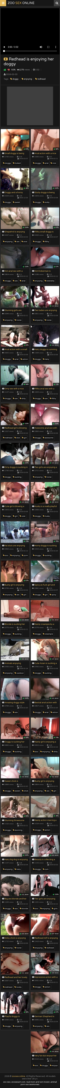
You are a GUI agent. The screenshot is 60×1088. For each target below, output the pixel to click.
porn (25, 555)
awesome (48, 438)
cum (46, 869)
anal (46, 163)
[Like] (5, 70)
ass (16, 909)
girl (25, 438)
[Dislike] (9, 70)
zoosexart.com (18, 1082)
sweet (17, 202)
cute (23, 516)
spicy (53, 595)
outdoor (20, 673)
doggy (15, 79)
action (25, 359)
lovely (18, 987)
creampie (48, 634)
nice (54, 163)
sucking (17, 477)
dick (18, 438)
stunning (18, 830)
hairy (46, 359)
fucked (17, 163)
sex (17, 242)
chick (25, 791)
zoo (6, 555)
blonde (24, 909)
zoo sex (6, 1082)
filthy (46, 242)
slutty (46, 202)
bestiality (50, 281)
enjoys (54, 1065)
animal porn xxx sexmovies (39, 1083)
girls (55, 909)
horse (48, 320)
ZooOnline (21, 3)
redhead (41, 79)
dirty (23, 399)
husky (47, 516)
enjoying (27, 79)
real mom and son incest (38, 1082)
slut (36, 1065)
